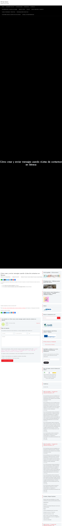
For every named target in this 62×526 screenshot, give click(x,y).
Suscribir (46, 362)
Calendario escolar (10, 6)
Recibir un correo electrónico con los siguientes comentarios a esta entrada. (14, 356)
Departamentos (45, 502)
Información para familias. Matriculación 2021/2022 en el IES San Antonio (51, 506)
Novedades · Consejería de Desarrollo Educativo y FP (50, 392)
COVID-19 (28, 9)
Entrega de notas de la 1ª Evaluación (49, 512)
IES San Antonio (4, 2)
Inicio (3, 6)
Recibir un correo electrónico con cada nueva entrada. (10, 358)
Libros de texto (22, 9)
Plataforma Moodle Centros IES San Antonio (11, 14)
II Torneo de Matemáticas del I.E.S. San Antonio (50, 510)
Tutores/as (32, 6)
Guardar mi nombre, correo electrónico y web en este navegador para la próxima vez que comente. (18, 353)
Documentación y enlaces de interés (9, 9)
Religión (44, 508)
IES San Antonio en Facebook (49, 341)
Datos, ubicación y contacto (37, 9)
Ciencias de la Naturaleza (47, 519)
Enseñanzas (26, 6)
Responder (38, 323)
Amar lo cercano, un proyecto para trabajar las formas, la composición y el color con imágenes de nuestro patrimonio (51, 516)
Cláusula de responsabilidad (28, 14)
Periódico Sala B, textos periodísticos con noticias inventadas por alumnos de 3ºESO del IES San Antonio (51, 500)
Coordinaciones (19, 6)
